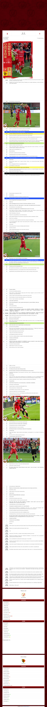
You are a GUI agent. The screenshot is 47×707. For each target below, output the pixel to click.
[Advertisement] (23, 23)
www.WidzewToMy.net (26, 706)
